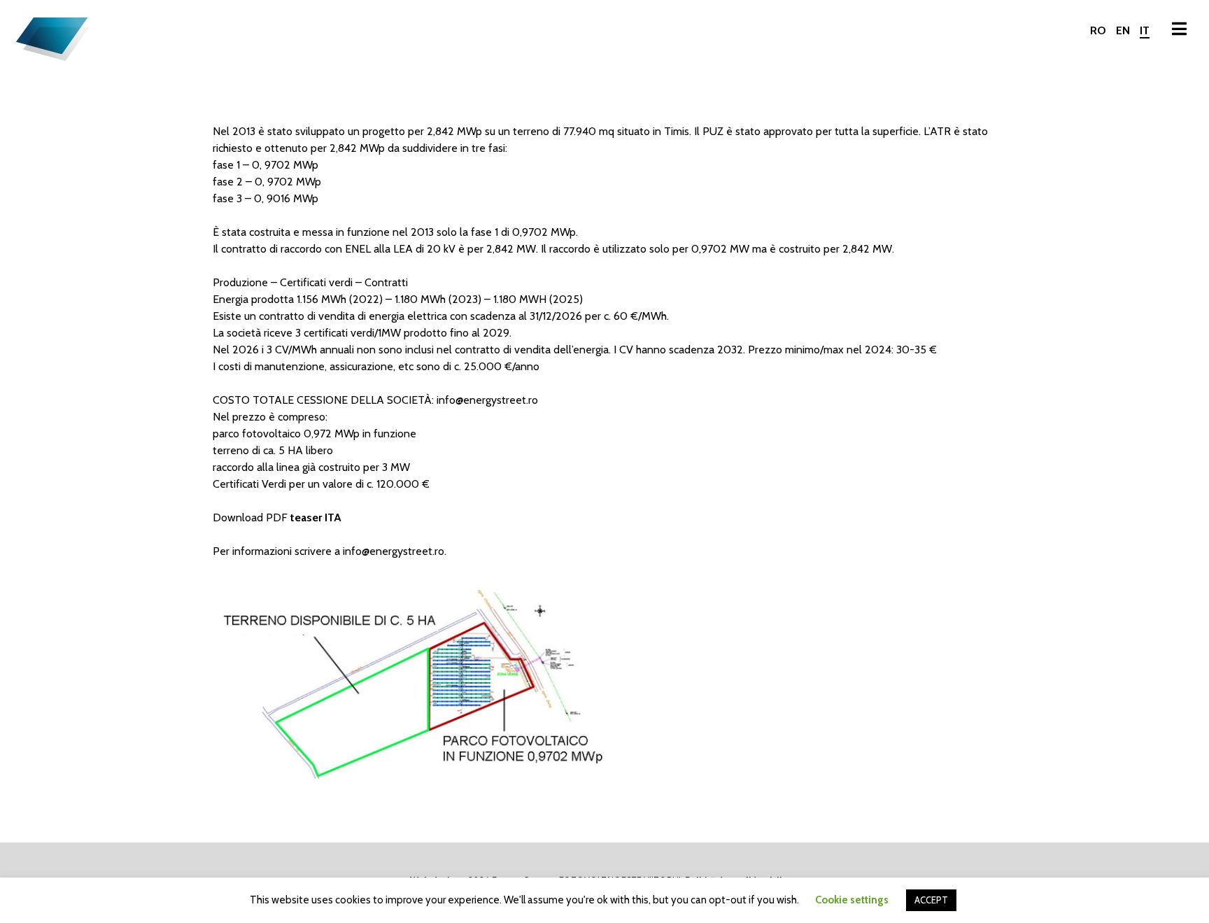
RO (1098, 30)
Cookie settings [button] (852, 900)
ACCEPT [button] (931, 900)
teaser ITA (315, 517)
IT (1145, 30)
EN (1123, 30)
